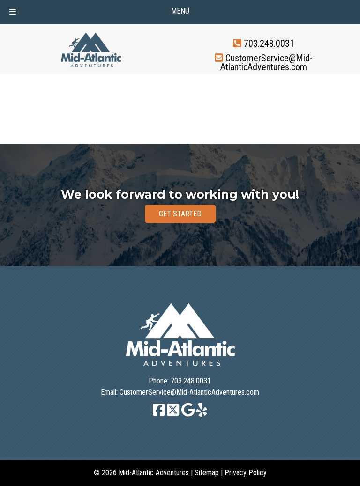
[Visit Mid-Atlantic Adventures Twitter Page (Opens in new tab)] (173, 414)
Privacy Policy (246, 472)
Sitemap (207, 472)
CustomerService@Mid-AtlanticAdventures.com (266, 62)
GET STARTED (180, 213)
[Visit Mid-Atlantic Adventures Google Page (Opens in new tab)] (188, 414)
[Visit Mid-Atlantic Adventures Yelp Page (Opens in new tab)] (201, 414)
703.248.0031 (269, 43)
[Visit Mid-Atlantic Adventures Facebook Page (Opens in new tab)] (159, 414)
